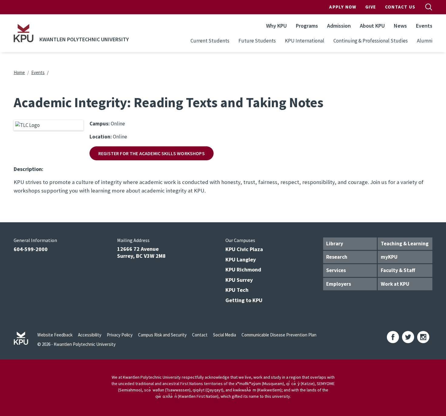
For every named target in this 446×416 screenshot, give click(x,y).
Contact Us (400, 7)
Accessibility (89, 335)
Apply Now (342, 7)
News (400, 25)
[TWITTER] (408, 337)
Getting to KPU (243, 300)
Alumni (424, 40)
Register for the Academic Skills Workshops (151, 153)
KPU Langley (240, 259)
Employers (338, 284)
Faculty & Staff (398, 270)
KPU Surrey (239, 279)
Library (334, 243)
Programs (307, 25)
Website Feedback (55, 335)
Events (424, 25)
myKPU (389, 257)
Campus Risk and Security (162, 335)
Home (19, 72)
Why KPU (276, 25)
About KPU (372, 25)
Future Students (257, 40)
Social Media (224, 335)
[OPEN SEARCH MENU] (428, 7)
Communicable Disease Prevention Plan (279, 335)
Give (370, 7)
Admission (339, 25)
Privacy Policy (120, 335)
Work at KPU (395, 284)
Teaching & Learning (405, 243)
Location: (101, 136)
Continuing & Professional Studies (370, 40)
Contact (200, 335)
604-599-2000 (31, 249)
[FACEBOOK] (393, 337)
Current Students (210, 40)
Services (336, 270)
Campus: (100, 123)
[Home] (23, 33)
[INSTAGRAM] (423, 337)
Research (336, 257)
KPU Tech (236, 289)
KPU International (304, 40)
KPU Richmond (243, 269)
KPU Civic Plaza (244, 249)
